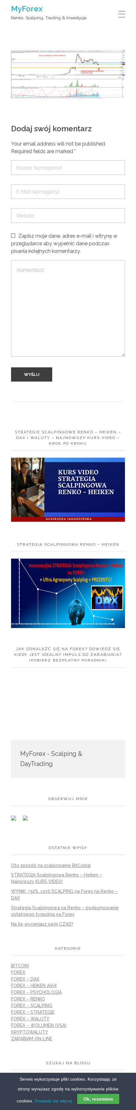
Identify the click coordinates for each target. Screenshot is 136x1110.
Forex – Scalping (31, 1005)
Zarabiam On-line (31, 1038)
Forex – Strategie (32, 1012)
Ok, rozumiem (98, 1098)
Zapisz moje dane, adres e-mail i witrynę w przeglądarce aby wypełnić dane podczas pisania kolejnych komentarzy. (64, 243)
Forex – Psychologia (36, 992)
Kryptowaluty (29, 1032)
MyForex (27, 8)
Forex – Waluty (30, 1018)
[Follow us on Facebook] (16, 821)
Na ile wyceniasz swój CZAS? (42, 924)
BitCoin (20, 965)
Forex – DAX (25, 979)
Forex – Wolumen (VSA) (38, 1025)
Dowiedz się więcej (53, 1100)
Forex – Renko (28, 998)
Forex (18, 972)
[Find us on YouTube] (28, 821)
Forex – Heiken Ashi (34, 985)
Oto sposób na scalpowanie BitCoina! (51, 865)
